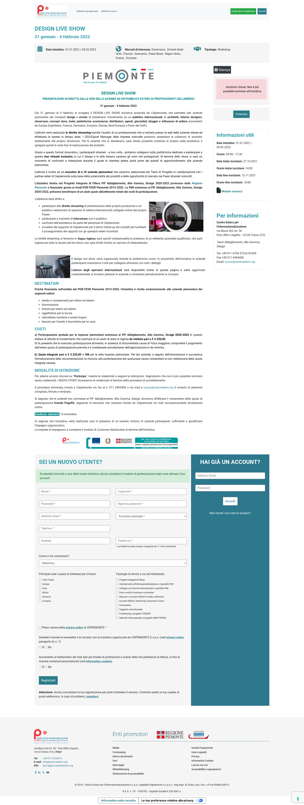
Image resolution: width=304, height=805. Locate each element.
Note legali (118, 765)
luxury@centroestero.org (159, 387)
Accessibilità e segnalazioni (206, 769)
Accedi (262, 11)
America (46, 596)
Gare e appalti (199, 752)
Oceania (46, 601)
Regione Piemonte (172, 735)
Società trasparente (202, 747)
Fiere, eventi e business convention (136, 592)
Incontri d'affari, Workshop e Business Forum (141, 601)
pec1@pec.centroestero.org (58, 765)
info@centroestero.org (55, 761)
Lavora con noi (199, 765)
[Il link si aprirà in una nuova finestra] (36, 772)
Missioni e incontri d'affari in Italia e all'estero (141, 596)
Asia (44, 588)
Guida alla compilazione (243, 11)
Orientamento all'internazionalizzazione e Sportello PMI (146, 584)
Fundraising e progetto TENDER (134, 613)
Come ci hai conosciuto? (54, 556)
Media (116, 747)
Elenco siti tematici (123, 756)
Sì (43, 647)
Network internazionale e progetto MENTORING (142, 618)
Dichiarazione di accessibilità (128, 773)
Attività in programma (87, 11)
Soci (115, 760)
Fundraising (119, 752)
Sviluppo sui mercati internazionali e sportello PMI (144, 588)
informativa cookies (98, 661)
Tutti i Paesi (48, 579)
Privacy (195, 756)
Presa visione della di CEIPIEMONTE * (74, 627)
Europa (45, 584)
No (50, 647)
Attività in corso (109, 11)
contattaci (92, 696)
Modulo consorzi (231, 191)
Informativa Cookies (202, 760)
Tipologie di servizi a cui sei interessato (140, 574)
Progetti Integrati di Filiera (132, 579)
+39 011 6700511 (52, 758)
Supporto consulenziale (130, 609)
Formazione (125, 605)
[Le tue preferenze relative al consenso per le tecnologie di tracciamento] (297, 798)
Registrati (48, 680)
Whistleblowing (121, 769)
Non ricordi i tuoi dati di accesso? (230, 513)
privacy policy (74, 627)
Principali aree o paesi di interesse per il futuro (67, 574)
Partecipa (241, 114)
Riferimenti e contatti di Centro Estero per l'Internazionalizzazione (69, 737)
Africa (45, 592)
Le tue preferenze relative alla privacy (167, 800)
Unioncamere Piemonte (203, 735)
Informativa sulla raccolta (118, 800)
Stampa (224, 70)
